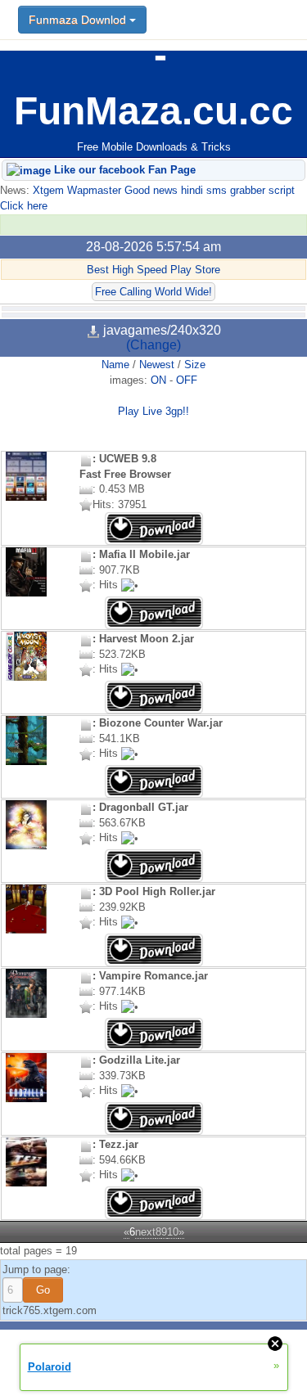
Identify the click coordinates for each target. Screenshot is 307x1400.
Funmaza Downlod (79, 19)
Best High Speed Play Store (153, 269)
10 (172, 1232)
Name (115, 364)
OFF (186, 380)
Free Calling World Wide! (153, 292)
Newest (156, 364)
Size (194, 364)
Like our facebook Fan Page (123, 170)
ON (158, 380)
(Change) (153, 345)
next (145, 1232)
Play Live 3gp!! (153, 411)
